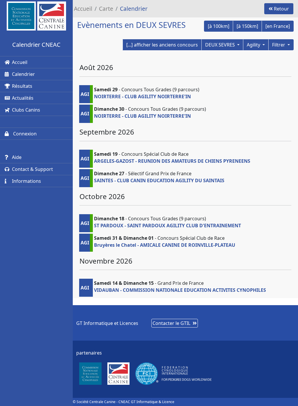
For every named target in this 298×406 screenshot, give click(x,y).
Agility (254, 45)
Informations (26, 181)
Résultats (22, 86)
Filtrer (279, 45)
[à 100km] (218, 26)
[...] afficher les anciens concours (162, 45)
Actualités (22, 98)
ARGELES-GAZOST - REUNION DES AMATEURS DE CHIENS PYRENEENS (172, 161)
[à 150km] (247, 26)
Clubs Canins (26, 110)
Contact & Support (32, 169)
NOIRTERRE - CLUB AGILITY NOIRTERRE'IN (142, 96)
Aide (17, 157)
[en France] (277, 26)
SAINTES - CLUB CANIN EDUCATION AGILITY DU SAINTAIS (159, 180)
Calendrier (23, 74)
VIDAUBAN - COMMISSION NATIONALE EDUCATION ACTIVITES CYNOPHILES (180, 290)
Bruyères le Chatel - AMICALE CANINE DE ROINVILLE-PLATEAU (164, 245)
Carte (106, 8)
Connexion (24, 133)
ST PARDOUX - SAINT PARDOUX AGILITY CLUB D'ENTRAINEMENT (167, 225)
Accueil (19, 62)
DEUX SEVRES (220, 45)
